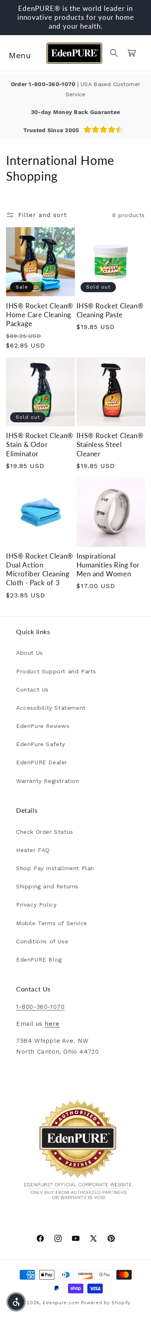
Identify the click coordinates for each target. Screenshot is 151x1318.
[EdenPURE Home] (74, 53)
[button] (16, 53)
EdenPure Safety (40, 744)
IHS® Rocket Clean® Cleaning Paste (110, 310)
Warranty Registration (47, 781)
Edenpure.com (61, 1302)
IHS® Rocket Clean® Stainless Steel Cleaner (110, 444)
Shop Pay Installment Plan (55, 868)
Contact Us (32, 689)
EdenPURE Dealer (41, 762)
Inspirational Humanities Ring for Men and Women (108, 565)
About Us (29, 653)
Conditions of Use (42, 941)
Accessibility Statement (51, 707)
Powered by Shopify (106, 1302)
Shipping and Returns (47, 886)
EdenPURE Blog (39, 959)
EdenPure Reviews (43, 726)
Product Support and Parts (56, 671)
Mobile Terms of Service (51, 923)
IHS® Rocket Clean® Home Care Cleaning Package (39, 315)
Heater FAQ (33, 850)
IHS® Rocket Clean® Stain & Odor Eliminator (39, 444)
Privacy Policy (36, 904)
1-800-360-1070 (53, 84)
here (52, 1023)
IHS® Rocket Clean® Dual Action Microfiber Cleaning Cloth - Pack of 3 (39, 569)
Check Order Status (44, 832)
